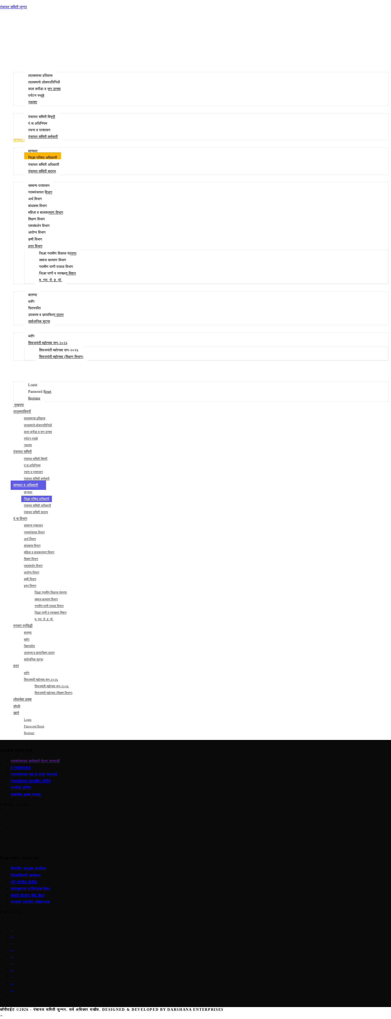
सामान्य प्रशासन (33, 525)
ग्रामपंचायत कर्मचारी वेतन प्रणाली (35, 761)
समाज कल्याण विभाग (46, 599)
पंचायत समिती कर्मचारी (36, 479)
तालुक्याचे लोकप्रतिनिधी (38, 425)
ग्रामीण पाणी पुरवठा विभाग (49, 606)
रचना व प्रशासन (33, 472)
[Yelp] (12, 976)
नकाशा (28, 445)
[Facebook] (12, 929)
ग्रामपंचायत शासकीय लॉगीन (31, 781)
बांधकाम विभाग (32, 546)
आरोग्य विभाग (31, 572)
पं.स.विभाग (20, 519)
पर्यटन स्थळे (31, 438)
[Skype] (12, 956)
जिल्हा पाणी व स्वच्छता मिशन (50, 612)
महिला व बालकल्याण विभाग (39, 552)
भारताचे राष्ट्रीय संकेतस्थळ (30, 902)
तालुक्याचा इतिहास (34, 418)
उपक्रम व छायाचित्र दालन (39, 653)
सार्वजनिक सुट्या (33, 659)
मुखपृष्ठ (18, 405)
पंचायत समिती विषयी (35, 459)
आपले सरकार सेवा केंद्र (28, 895)
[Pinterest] (12, 949)
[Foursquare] (12, 982)
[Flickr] (12, 963)
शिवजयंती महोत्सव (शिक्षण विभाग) (53, 693)
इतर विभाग (30, 586)
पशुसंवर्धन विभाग (33, 566)
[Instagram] (12, 936)
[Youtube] (12, 989)
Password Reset (34, 726)
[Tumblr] (12, 969)
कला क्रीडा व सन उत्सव (38, 432)
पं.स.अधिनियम (32, 465)
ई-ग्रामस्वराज (21, 768)
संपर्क (16, 706)
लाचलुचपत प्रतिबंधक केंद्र (30, 889)
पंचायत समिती (22, 452)
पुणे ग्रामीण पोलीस (24, 882)
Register (29, 733)
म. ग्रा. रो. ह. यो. (44, 619)
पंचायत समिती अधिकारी (37, 505)
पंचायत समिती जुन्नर (13, 7)
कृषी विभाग (30, 579)
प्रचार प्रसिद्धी (22, 626)
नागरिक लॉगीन (21, 788)
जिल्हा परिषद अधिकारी (36, 499)
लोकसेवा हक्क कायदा (26, 795)
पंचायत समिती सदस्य (36, 512)
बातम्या (28, 632)
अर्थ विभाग (30, 539)
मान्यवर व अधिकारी (25, 485)
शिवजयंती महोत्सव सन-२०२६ (41, 679)
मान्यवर (28, 492)
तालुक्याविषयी (22, 412)
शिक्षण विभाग (31, 559)
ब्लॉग (26, 639)
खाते (16, 713)
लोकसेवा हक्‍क (22, 699)
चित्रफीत (29, 646)
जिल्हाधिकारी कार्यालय (26, 875)
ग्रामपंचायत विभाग (34, 532)
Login (27, 720)
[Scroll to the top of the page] (1, 1016)
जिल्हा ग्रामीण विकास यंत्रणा (51, 592)
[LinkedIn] (12, 942)
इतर (16, 666)
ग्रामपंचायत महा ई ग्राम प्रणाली (34, 774)
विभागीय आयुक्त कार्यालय (28, 868)
